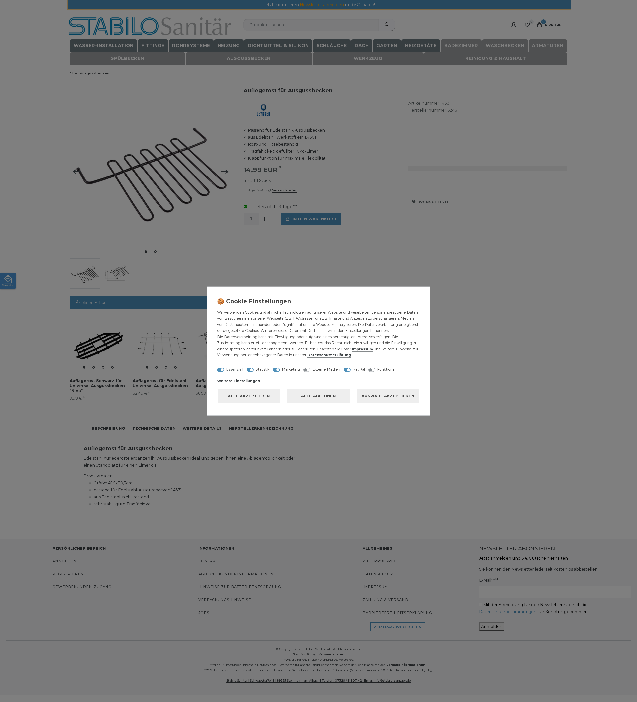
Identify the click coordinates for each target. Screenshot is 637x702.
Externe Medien (326, 369)
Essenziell (234, 369)
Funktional (386, 369)
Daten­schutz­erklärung (329, 355)
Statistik (262, 369)
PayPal (359, 369)
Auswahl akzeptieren (388, 395)
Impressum (362, 349)
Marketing (291, 369)
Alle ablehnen (318, 395)
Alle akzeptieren (249, 395)
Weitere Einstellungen (238, 380)
